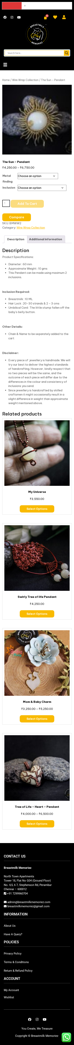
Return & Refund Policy (18, 970)
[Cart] (45, 17)
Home (6, 80)
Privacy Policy (12, 953)
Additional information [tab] (45, 239)
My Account (11, 990)
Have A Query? (13, 934)
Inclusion (8, 187)
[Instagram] (12, 17)
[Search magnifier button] (66, 53)
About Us (10, 925)
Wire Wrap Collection (25, 80)
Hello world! (30, 6)
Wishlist (9, 997)
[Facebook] (5, 17)
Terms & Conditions (16, 962)
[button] (5, 64)
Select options (37, 509)
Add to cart (27, 204)
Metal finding (7, 178)
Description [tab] (15, 239)
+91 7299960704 (17, 893)
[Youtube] (19, 17)
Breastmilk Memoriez (44, 1036)
